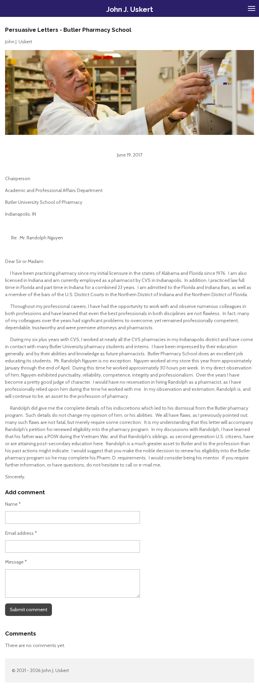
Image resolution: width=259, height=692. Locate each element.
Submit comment (28, 609)
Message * (16, 562)
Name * (13, 504)
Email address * (21, 533)
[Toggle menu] (251, 8)
